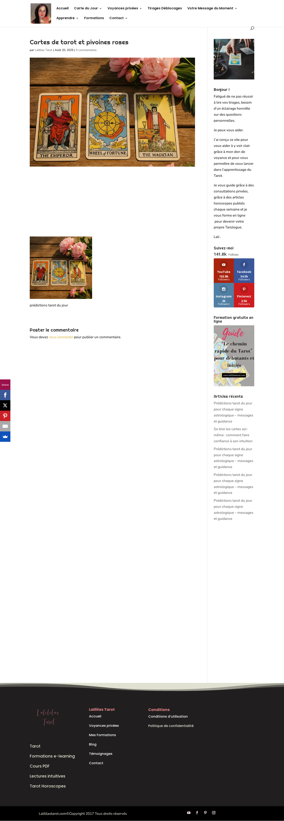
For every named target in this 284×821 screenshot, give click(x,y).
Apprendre (65, 18)
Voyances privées (122, 9)
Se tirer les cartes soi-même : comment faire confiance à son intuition (233, 435)
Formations (94, 18)
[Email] (5, 426)
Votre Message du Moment (210, 9)
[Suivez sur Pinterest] (205, 812)
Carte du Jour (86, 9)
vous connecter (61, 337)
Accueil (62, 9)
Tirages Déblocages (165, 9)
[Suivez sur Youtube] (188, 812)
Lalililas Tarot (43, 50)
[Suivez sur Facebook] (197, 812)
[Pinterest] (5, 416)
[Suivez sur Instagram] (213, 812)
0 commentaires (86, 50)
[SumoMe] (5, 436)
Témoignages (100, 753)
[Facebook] (5, 395)
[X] (5, 405)
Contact (116, 18)
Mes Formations (102, 735)
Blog (92, 744)
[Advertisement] (112, 206)
